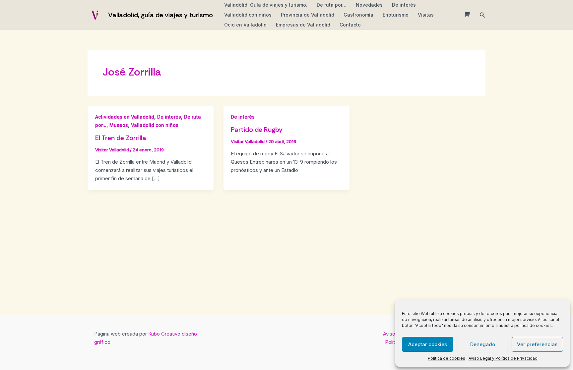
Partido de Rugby (257, 129)
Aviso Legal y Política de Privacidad (503, 358)
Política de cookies (446, 358)
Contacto (350, 24)
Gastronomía (358, 15)
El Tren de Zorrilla (120, 137)
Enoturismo (396, 15)
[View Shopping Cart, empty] (467, 15)
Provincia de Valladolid (307, 15)
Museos (118, 125)
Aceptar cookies (427, 344)
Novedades (369, 5)
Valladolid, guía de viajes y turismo (160, 15)
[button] (482, 15)
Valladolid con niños (248, 15)
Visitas (426, 15)
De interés (404, 5)
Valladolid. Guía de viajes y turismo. (265, 5)
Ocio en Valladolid (245, 24)
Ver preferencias (537, 344)
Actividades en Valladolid (124, 117)
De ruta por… (332, 5)
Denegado (482, 344)
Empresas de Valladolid (303, 24)
